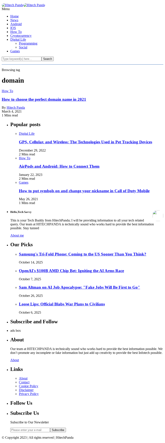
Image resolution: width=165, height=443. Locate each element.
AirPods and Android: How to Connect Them (59, 166)
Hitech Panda (16, 107)
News (14, 20)
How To (16, 32)
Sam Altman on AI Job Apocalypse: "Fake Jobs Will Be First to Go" (79, 287)
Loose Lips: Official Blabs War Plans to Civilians (62, 304)
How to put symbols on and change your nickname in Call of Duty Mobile (84, 191)
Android (16, 24)
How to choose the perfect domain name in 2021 (44, 99)
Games (15, 51)
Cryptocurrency (21, 35)
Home (14, 16)
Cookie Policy (28, 386)
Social (23, 47)
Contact (24, 382)
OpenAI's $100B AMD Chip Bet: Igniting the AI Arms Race (71, 270)
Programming (28, 43)
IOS (13, 28)
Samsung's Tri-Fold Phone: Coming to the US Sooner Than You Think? (82, 254)
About (14, 360)
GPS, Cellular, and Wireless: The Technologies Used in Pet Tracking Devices (85, 142)
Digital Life (18, 39)
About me (17, 235)
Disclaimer (26, 390)
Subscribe (58, 430)
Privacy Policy (29, 394)
